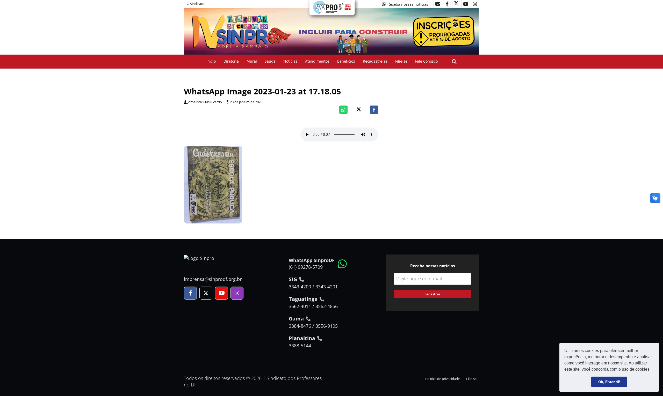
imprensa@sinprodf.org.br (213, 279)
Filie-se (401, 61)
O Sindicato (195, 4)
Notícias (290, 61)
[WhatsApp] (343, 110)
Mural (252, 61)
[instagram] (475, 4)
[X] (456, 4)
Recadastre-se (375, 61)
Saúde (270, 61)
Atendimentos (317, 61)
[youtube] (466, 4)
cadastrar (433, 294)
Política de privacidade (442, 379)
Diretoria (231, 61)
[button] (652, 370)
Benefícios (346, 61)
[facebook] (447, 4)
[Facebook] (374, 110)
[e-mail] (438, 4)
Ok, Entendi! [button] (609, 382)
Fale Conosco (426, 61)
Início (211, 61)
